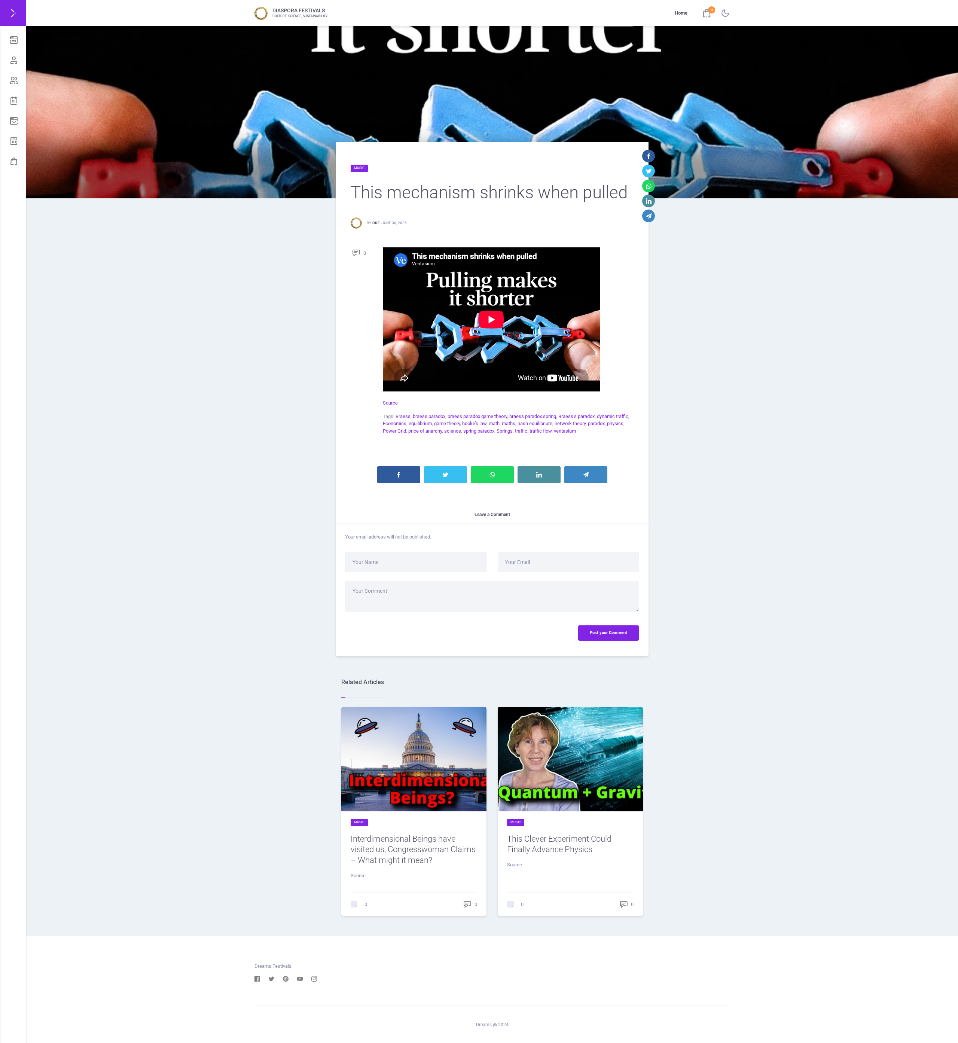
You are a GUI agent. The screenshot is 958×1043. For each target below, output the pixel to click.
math (494, 423)
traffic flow (541, 431)
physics (615, 423)
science (452, 431)
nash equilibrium (535, 423)
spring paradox (478, 431)
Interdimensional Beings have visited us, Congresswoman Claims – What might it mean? (413, 849)
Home (681, 13)
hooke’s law (474, 423)
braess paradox (429, 416)
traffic (521, 431)
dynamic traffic (612, 416)
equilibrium (420, 423)
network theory (570, 423)
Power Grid (394, 431)
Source (390, 403)
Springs (505, 431)
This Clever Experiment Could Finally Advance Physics (559, 844)
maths (508, 423)
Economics (394, 423)
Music (359, 168)
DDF (375, 223)
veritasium (565, 431)
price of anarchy (425, 431)
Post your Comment (608, 632)
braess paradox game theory (477, 416)
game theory (447, 423)
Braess (403, 416)
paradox (596, 423)
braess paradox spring (532, 416)
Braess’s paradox (576, 416)
